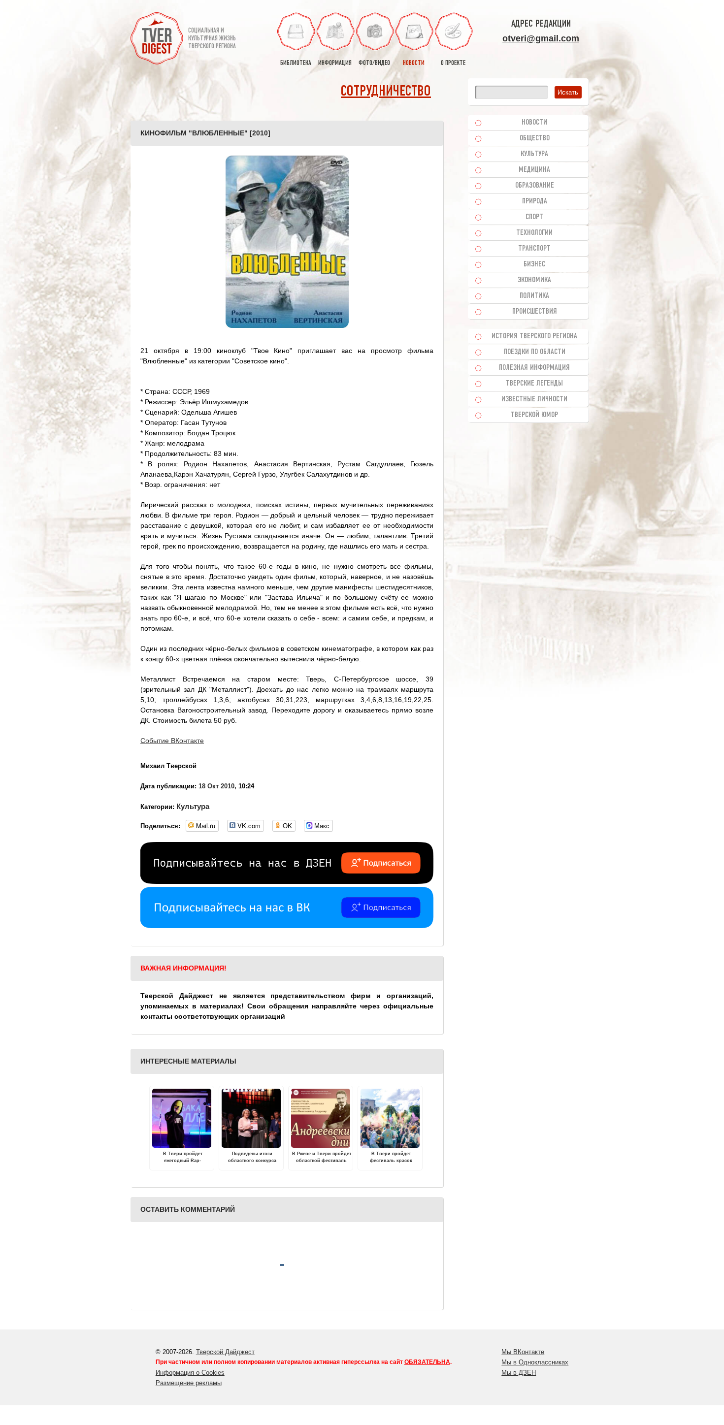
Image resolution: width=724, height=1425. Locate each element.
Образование (534, 185)
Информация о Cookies (190, 1372)
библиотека (295, 63)
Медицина (534, 169)
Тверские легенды (534, 383)
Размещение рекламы (189, 1383)
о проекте (453, 63)
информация (335, 63)
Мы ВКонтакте (522, 1352)
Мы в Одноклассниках (534, 1362)
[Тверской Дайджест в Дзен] (286, 881)
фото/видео (374, 63)
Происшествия (534, 311)
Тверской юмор (534, 415)
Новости (534, 122)
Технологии (534, 232)
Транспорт (534, 248)
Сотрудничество (386, 91)
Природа (534, 201)
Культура (192, 806)
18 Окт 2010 (216, 786)
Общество (535, 138)
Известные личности (534, 399)
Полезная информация (534, 367)
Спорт (534, 217)
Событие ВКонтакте (172, 741)
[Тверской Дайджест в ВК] (286, 926)
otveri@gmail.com (540, 38)
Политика (534, 295)
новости (414, 63)
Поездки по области (534, 352)
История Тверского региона (534, 336)
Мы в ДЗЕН (518, 1372)
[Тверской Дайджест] (157, 39)
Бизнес (534, 264)
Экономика (534, 280)
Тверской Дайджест (225, 1352)
